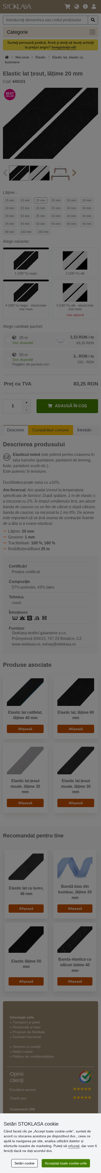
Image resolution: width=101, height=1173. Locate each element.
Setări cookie (24, 1163)
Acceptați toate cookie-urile (66, 1163)
